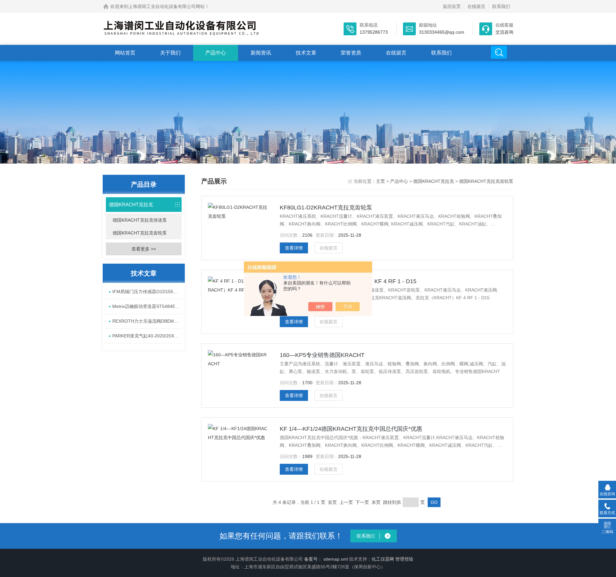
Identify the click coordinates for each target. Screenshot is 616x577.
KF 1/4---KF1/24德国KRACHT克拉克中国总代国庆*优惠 (351, 429)
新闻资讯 (261, 52)
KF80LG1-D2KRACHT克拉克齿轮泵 (326, 207)
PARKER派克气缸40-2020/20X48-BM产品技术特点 (147, 335)
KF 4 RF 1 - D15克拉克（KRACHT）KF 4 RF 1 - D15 (348, 281)
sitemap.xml (335, 559)
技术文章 (306, 52)
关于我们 (170, 52)
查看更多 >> (144, 248)
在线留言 (476, 6)
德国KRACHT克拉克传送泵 (140, 220)
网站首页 (125, 52)
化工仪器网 (383, 559)
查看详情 (294, 247)
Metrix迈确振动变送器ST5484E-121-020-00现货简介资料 (147, 306)
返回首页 (452, 6)
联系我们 (501, 6)
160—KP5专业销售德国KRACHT (322, 355)
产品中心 (215, 52)
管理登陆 (404, 559)
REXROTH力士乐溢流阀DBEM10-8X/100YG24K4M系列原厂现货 (147, 321)
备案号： (313, 559)
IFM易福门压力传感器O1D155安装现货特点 (147, 291)
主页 (381, 181)
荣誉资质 (351, 52)
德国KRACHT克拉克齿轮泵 (140, 232)
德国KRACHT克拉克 (131, 204)
